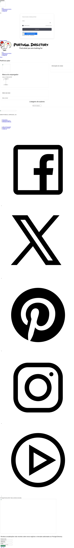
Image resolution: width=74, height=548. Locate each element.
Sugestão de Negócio (6, 120)
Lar (2, 52)
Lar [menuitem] (2, 8)
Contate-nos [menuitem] (4, 11)
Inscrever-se (32, 35)
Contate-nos (4, 55)
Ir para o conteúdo (3, 40)
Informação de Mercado (6, 121)
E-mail (2, 543)
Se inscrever (3, 545)
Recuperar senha (49, 25)
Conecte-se (37, 29)
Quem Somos (4, 54)
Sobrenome (3, 541)
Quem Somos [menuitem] (4, 10)
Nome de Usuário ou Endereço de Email (29, 16)
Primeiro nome (3, 538)
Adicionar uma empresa (6, 53)
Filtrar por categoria (36, 105)
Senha (23, 20)
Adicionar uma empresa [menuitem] (6, 9)
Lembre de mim (26, 25)
